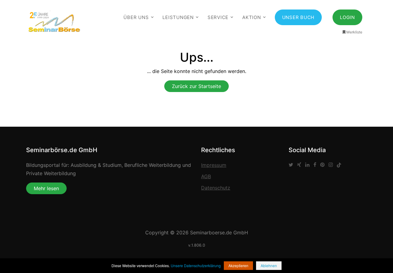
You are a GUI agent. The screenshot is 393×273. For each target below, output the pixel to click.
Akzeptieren (238, 265)
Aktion (251, 17)
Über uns (136, 17)
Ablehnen (269, 265)
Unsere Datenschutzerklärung (196, 265)
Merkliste (354, 32)
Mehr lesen (46, 188)
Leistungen (178, 17)
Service (218, 17)
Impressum (213, 165)
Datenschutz (215, 188)
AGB (206, 176)
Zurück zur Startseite (196, 86)
